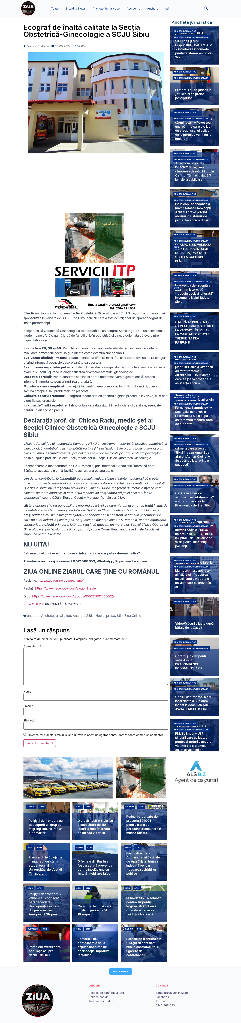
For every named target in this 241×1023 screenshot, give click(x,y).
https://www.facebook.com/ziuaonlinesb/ (65, 588)
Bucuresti (33, 929)
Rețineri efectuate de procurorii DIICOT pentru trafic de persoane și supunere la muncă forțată (144, 825)
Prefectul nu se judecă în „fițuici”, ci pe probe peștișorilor (193, 94)
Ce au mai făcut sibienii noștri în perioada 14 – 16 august (95, 910)
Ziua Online (132, 616)
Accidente (133, 8)
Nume (28, 691)
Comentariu (32, 646)
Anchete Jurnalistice (106, 8)
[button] (206, 8)
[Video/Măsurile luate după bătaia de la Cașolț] (194, 616)
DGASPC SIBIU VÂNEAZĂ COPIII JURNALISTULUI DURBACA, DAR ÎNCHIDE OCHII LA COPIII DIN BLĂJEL (193, 253)
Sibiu (176, 247)
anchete (33, 616)
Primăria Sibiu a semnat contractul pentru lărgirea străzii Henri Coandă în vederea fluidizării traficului (143, 906)
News (99, 616)
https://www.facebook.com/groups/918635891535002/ (73, 596)
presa (110, 616)
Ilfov (30, 888)
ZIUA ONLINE (33, 604)
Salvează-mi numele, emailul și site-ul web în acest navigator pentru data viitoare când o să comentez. (95, 734)
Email (28, 706)
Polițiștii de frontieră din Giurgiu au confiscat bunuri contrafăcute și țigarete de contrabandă (143, 947)
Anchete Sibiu (83, 616)
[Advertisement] (95, 185)
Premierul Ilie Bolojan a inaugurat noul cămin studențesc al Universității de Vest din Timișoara (46, 865)
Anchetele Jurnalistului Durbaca (191, 37)
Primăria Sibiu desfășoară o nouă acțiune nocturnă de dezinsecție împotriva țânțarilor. (94, 947)
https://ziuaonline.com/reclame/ (61, 580)
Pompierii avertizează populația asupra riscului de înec (45, 951)
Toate (55, 8)
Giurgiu (31, 807)
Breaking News (76, 8)
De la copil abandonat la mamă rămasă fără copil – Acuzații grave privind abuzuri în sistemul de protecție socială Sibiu (194, 212)
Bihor (128, 847)
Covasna (129, 807)
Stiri (167, 8)
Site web (29, 720)
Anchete (152, 8)
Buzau (79, 847)
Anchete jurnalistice (56, 616)
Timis (39, 847)
